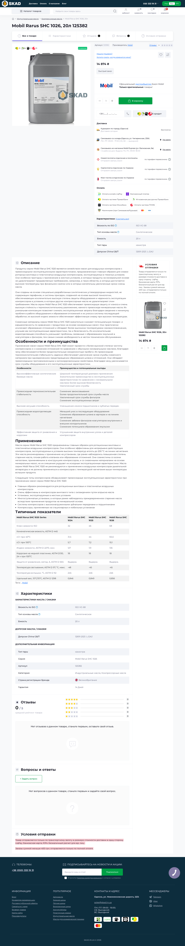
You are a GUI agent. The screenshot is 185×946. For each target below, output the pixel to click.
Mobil (130, 45)
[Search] (115, 11)
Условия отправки (151, 266)
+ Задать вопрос (28, 778)
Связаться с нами (19, 906)
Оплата (43, 3)
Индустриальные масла (28, 19)
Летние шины (59, 903)
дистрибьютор (143, 84)
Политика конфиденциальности (89, 878)
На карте (167, 140)
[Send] (127, 113)
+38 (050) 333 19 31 (23, 870)
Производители (19, 916)
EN (177, 3)
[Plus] (112, 101)
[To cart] (164, 348)
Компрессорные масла (51, 19)
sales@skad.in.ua (103, 902)
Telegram (157, 897)
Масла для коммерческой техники (68, 919)
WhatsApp (157, 905)
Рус (172, 3)
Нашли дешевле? (104, 54)
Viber (155, 901)
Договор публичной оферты (25, 903)
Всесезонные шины (62, 906)
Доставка (33, 3)
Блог (64, 3)
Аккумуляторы (59, 910)
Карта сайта (17, 913)
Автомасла (58, 897)
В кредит (157, 113)
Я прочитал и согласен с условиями (94, 878)
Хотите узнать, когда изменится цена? (114, 57)
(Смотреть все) (122, 219)
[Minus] (100, 101)
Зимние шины (59, 900)
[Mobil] (107, 85)
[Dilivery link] (169, 159)
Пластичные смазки (62, 913)
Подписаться (112, 872)
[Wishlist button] (161, 55)
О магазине (54, 3)
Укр (166, 3)
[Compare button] (168, 55)
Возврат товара (19, 910)
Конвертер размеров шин (23, 900)
